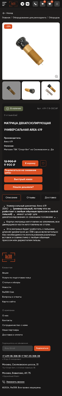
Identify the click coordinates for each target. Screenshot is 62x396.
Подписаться (42, 348)
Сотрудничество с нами (15, 325)
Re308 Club (8, 292)
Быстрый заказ (23, 179)
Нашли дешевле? (23, 187)
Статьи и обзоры (11, 282)
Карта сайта (8, 302)
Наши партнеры (10, 330)
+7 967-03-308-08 (30, 356)
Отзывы (31, 198)
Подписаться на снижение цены (20, 171)
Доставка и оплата (12, 335)
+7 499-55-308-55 (11, 356)
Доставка (50, 198)
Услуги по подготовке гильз (16, 278)
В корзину (30, 163)
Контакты (7, 320)
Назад (9, 13)
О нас (5, 316)
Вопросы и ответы (12, 297)
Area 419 (8, 142)
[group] (31, 51)
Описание (11, 198)
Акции (5, 273)
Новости (6, 287)
